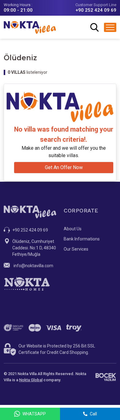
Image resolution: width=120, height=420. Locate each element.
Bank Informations (82, 238)
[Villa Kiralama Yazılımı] (105, 377)
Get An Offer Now (64, 167)
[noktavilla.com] (30, 27)
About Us (73, 228)
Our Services (76, 249)
